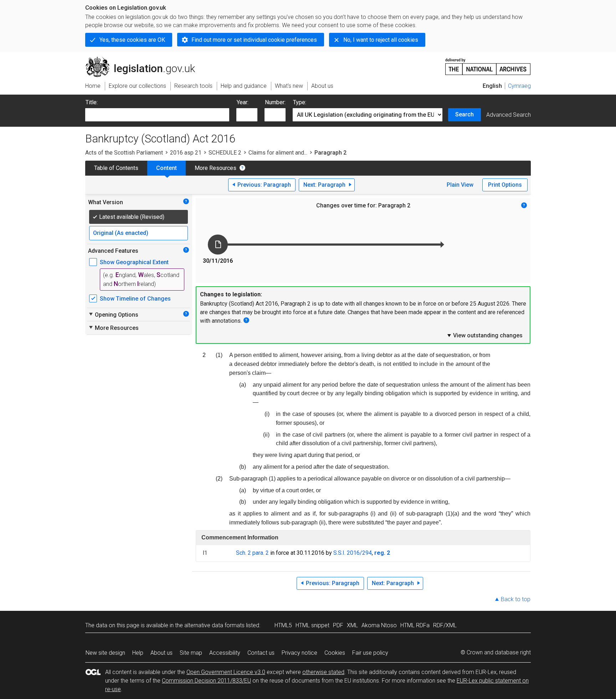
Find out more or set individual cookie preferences (254, 39)
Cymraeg (519, 85)
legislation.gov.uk (144, 59)
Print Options (505, 184)
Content (166, 168)
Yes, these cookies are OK (132, 39)
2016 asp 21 (185, 152)
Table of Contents (116, 168)
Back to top (515, 599)
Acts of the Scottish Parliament (124, 152)
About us (161, 652)
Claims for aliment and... (277, 152)
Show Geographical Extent (134, 262)
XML (352, 625)
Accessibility (224, 652)
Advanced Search (508, 114)
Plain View (460, 184)
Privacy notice (299, 652)
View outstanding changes (484, 335)
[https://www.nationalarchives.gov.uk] (488, 64)
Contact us (260, 652)
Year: (242, 102)
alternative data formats (214, 625)
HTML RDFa (415, 625)
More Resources (215, 168)
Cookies (334, 652)
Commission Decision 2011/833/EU (206, 680)
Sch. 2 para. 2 (252, 552)
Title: (92, 102)
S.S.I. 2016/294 (352, 552)
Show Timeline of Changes (135, 298)
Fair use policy (370, 652)
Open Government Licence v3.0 (225, 672)
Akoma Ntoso (379, 625)
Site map (191, 652)
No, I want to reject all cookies (380, 39)
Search (464, 114)
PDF (338, 625)
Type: (299, 102)
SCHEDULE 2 (225, 152)
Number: (275, 102)
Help (137, 652)
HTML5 (283, 625)
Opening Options (113, 314)
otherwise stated (323, 672)
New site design (105, 652)
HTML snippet (312, 625)
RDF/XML (445, 625)
